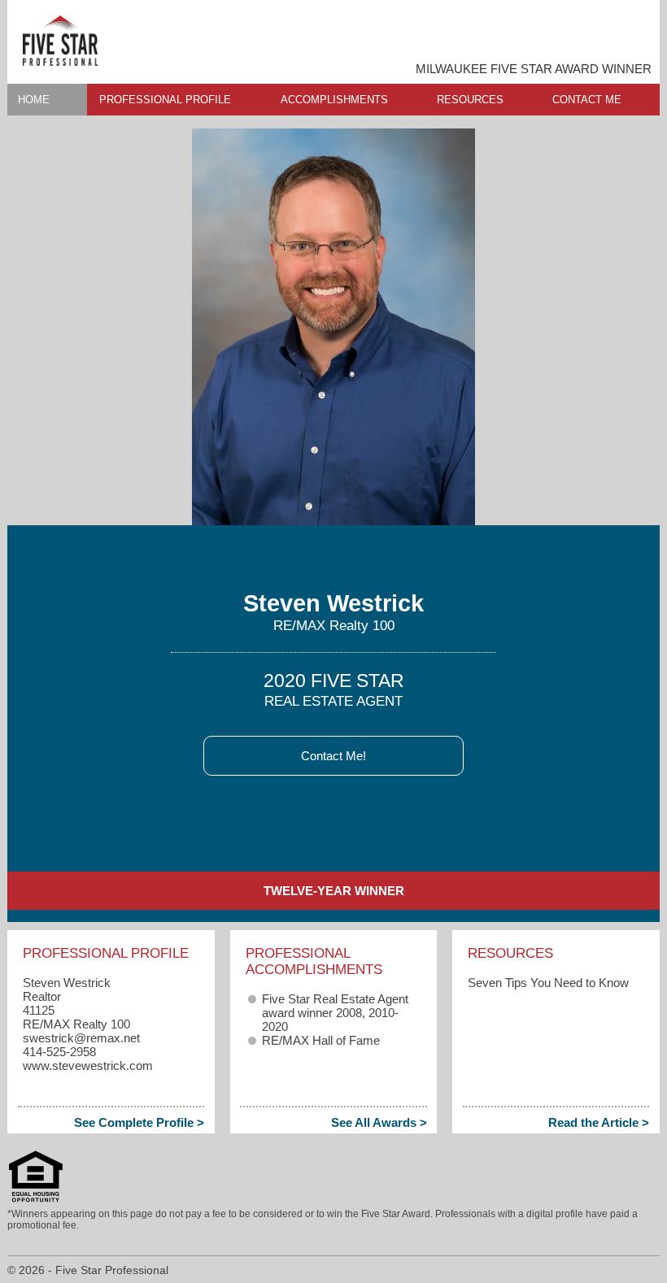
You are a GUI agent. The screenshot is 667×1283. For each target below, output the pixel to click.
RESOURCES (470, 100)
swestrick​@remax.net (81, 1038)
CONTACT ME (586, 100)
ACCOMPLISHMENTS (334, 100)
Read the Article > (598, 1122)
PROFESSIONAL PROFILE (165, 100)
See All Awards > (379, 1122)
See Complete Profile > (139, 1122)
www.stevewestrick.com (88, 1065)
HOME (34, 100)
